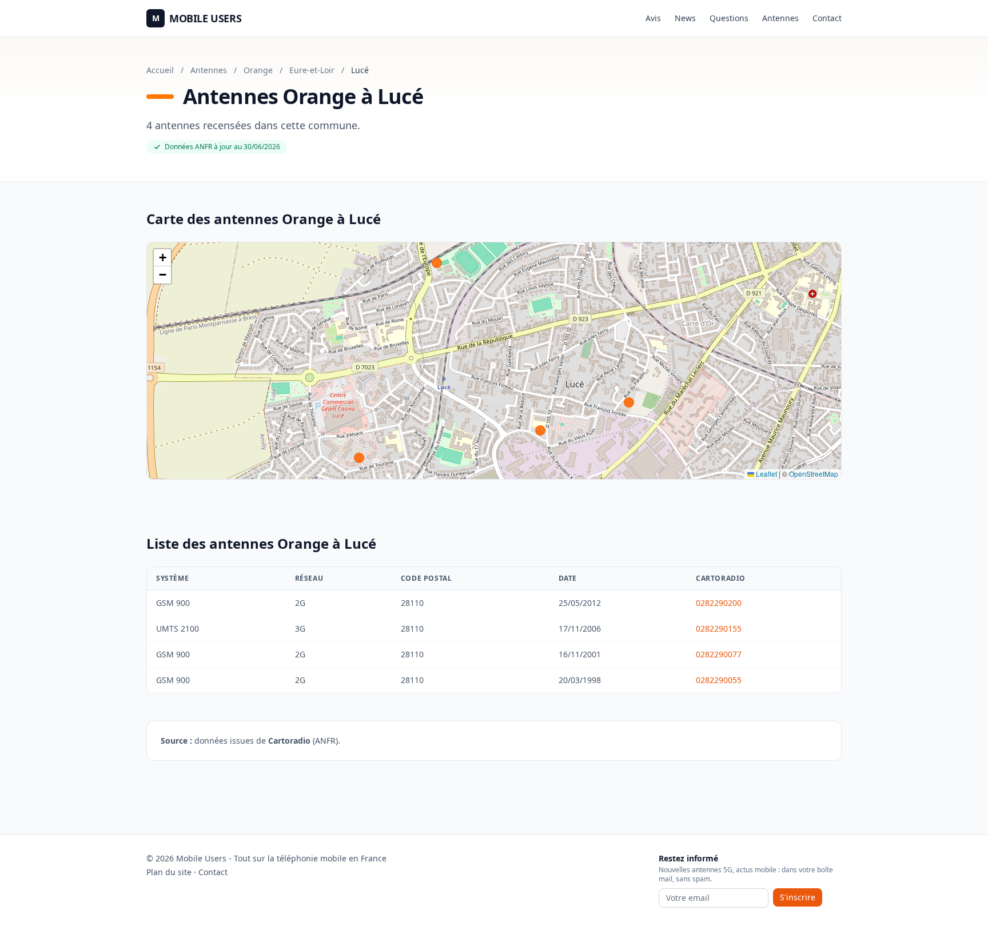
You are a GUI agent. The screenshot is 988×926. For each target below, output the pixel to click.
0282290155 (719, 628)
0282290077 (719, 654)
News (685, 18)
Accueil (160, 70)
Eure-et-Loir (311, 70)
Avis (653, 18)
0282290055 (719, 679)
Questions (729, 18)
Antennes (780, 18)
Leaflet (765, 473)
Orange (258, 70)
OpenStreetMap (813, 473)
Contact (827, 18)
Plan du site (169, 872)
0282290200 (719, 602)
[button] (162, 257)
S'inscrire (797, 897)
